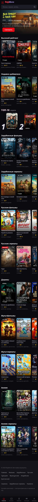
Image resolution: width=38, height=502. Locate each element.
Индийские (25, 476)
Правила (30, 484)
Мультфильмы (8, 315)
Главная (4, 472)
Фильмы (12, 472)
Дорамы (5, 279)
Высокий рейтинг (9, 38)
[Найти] (34, 6)
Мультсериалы (8, 352)
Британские (5, 479)
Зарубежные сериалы (11, 171)
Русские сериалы (9, 243)
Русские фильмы (9, 207)
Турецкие (4, 476)
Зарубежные (21, 472)
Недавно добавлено (10, 74)
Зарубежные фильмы (11, 135)
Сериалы (4, 484)
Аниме (4, 387)
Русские (30, 472)
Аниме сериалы (8, 424)
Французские (14, 476)
